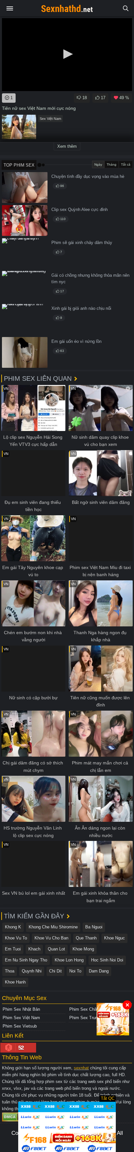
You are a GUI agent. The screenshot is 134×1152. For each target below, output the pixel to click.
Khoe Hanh (15, 982)
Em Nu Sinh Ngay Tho (26, 960)
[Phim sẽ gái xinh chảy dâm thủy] (24, 253)
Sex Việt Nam (50, 119)
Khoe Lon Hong (69, 960)
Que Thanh (86, 938)
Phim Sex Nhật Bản (21, 1009)
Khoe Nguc (114, 938)
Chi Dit (55, 971)
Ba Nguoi (93, 927)
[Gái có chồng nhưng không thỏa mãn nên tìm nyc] (24, 286)
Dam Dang (99, 971)
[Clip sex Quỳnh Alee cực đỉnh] (24, 220)
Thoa (9, 971)
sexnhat (81, 1067)
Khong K (13, 927)
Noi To (75, 971)
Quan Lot (56, 949)
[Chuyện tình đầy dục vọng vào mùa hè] (24, 187)
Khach (34, 949)
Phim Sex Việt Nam (21, 1017)
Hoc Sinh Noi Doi (107, 960)
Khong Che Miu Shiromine (53, 927)
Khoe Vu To (16, 938)
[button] (67, 54)
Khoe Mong (83, 949)
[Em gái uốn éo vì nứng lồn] (24, 352)
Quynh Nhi (32, 971)
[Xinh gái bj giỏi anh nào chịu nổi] (24, 319)
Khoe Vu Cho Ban (51, 938)
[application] (67, 54)
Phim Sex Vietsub (20, 1026)
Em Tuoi (13, 949)
